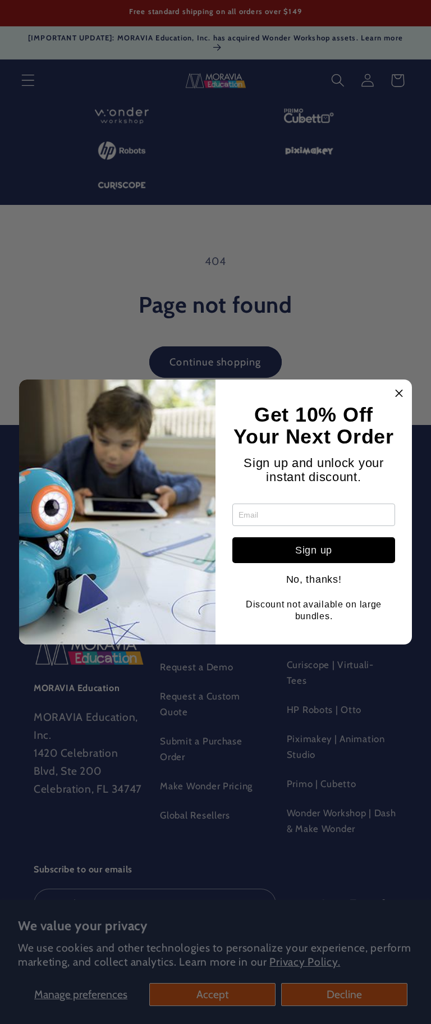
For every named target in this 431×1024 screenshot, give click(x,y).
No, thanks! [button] (314, 579)
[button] (399, 392)
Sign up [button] (313, 550)
